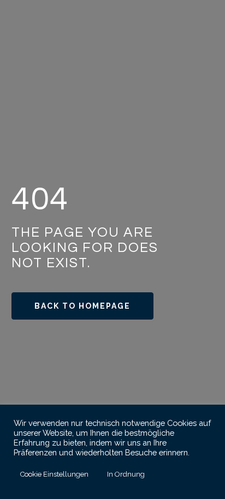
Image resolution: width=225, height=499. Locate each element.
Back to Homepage (82, 306)
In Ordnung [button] (126, 474)
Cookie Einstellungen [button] (54, 474)
